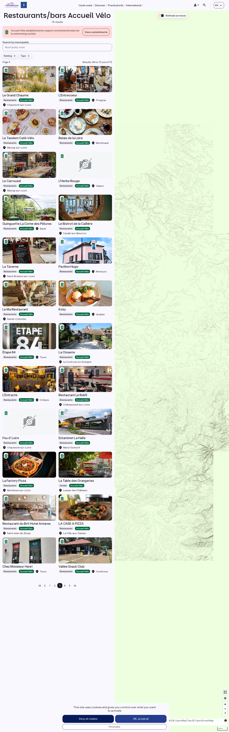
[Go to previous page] (44, 585)
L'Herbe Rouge (69, 181)
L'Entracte (9, 395)
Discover (100, 5)
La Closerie (67, 352)
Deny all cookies (88, 719)
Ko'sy (62, 309)
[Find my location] (225, 698)
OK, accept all (141, 719)
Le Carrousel (11, 181)
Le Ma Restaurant (15, 309)
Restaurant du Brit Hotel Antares (26, 524)
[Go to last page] (74, 585)
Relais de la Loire (71, 138)
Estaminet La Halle (72, 438)
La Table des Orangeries (76, 481)
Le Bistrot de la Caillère (76, 224)
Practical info (115, 5)
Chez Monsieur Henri (17, 566)
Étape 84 (9, 352)
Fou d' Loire (10, 438)
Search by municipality (15, 42)
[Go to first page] (39, 585)
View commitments (96, 32)
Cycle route (85, 5)
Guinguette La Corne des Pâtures (27, 224)
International (133, 5)
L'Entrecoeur (68, 95)
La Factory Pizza (14, 481)
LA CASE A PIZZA (71, 524)
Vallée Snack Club (71, 566)
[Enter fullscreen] (225, 692)
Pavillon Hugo (68, 267)
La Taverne (10, 267)
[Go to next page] (69, 585)
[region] (171, 371)
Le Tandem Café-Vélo (18, 138)
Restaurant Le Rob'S (73, 395)
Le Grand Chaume (15, 95)
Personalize (114, 726)
